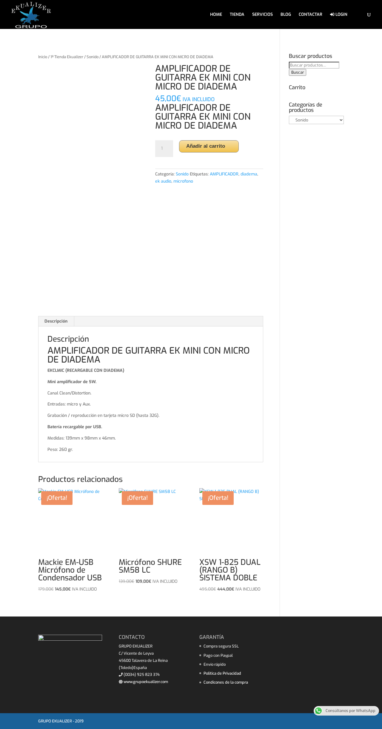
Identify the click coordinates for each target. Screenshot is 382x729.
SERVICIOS (262, 15)
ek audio (163, 181)
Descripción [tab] (55, 321)
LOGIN (340, 14)
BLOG (286, 15)
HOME (216, 15)
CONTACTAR (310, 15)
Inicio (42, 56)
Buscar (297, 72)
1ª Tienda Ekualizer (66, 56)
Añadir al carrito (205, 146)
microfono (183, 181)
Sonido (92, 56)
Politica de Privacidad (222, 673)
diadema (249, 174)
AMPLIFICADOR (224, 174)
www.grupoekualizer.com (145, 681)
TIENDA (237, 15)
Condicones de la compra (226, 682)
